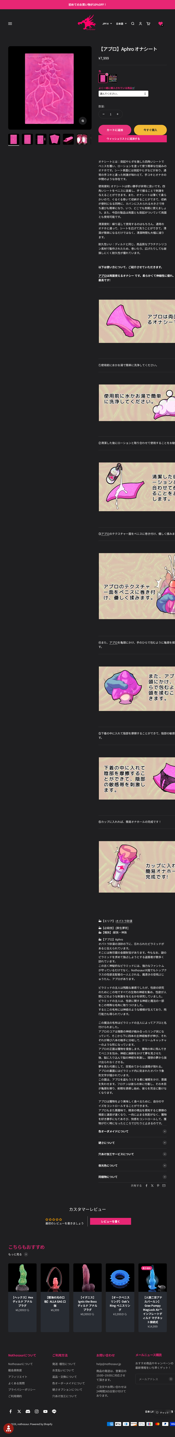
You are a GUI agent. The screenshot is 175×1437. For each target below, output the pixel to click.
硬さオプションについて (67, 1389)
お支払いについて (63, 1370)
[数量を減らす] (104, 114)
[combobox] (123, 94)
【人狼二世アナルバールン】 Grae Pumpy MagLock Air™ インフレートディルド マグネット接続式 (153, 1309)
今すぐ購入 (150, 130)
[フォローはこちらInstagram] (36, 1411)
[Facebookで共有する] (146, 1185)
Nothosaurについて (20, 1364)
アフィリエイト (17, 1377)
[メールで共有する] (164, 1185)
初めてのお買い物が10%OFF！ (88, 4)
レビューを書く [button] (110, 1221)
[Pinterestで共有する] (158, 1185)
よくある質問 (16, 1383)
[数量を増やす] (118, 114)
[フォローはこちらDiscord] (28, 1411)
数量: (101, 106)
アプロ (102, 275)
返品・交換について (64, 1377)
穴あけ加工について (64, 1396)
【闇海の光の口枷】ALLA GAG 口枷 (55, 1301)
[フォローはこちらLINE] (54, 1411)
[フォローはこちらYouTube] (45, 1411)
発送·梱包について (64, 1364)
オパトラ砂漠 (124, 921)
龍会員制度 (15, 1370)
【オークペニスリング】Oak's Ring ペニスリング (120, 1303)
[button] (160, 24)
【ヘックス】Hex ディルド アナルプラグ (22, 1301)
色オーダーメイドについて (68, 1383)
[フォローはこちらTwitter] (19, 1411)
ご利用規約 (15, 1396)
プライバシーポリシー (22, 1389)
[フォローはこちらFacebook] (10, 1411)
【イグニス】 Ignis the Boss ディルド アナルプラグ (87, 1303)
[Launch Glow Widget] (8, 1428)
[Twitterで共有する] (152, 1185)
